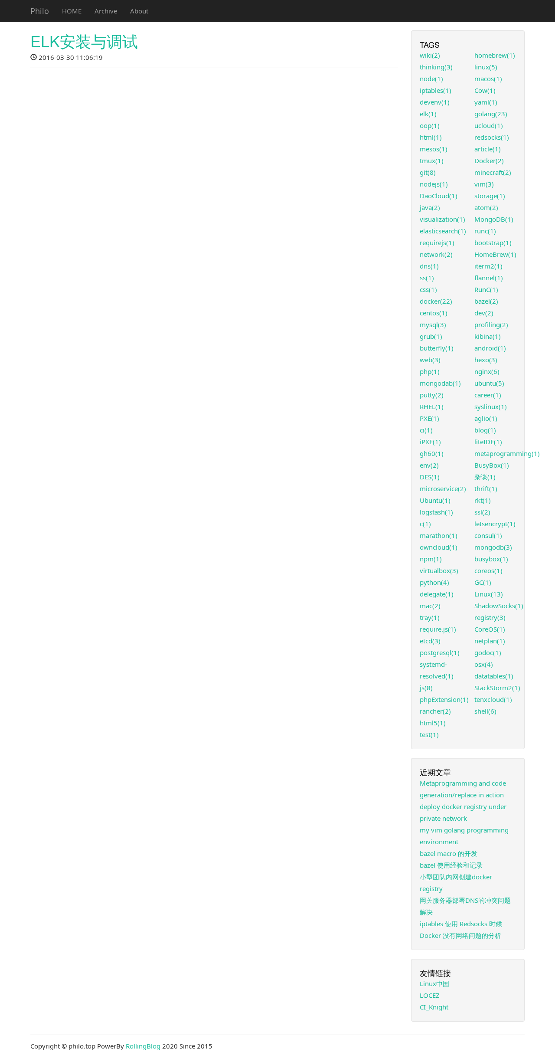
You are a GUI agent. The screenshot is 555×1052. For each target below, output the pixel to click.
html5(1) (433, 722)
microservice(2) (443, 488)
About (139, 11)
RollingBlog (143, 1046)
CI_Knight (434, 1007)
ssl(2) (482, 512)
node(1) (431, 78)
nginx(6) (487, 371)
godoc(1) (487, 652)
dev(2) (483, 312)
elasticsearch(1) (443, 230)
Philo (39, 11)
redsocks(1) (491, 137)
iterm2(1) (488, 266)
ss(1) (427, 277)
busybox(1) (491, 558)
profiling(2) (491, 324)
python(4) (434, 582)
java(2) (430, 207)
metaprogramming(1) (507, 453)
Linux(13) (488, 594)
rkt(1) (482, 500)
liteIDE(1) (488, 441)
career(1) (487, 394)
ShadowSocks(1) (498, 605)
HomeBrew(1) (495, 254)
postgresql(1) (440, 652)
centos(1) (433, 312)
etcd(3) (430, 640)
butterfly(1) (437, 348)
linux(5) (485, 66)
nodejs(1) (434, 184)
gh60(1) (432, 453)
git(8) (428, 172)
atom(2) (486, 207)
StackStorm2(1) (497, 687)
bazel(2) (486, 301)
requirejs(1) (437, 242)
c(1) (425, 523)
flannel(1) (488, 277)
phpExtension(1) (444, 699)
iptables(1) (435, 90)
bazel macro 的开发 (448, 853)
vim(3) (484, 184)
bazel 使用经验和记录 (451, 865)
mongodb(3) (493, 547)
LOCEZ (430, 995)
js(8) (426, 687)
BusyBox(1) (491, 465)
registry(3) (490, 617)
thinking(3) (436, 66)
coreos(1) (488, 570)
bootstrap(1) (493, 242)
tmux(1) (432, 160)
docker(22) (436, 301)
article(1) (487, 148)
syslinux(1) (490, 406)
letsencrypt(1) (495, 523)
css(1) (428, 289)
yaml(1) (485, 102)
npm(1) (431, 558)
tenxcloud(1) (493, 699)
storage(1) (489, 195)
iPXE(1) (430, 441)
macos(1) (488, 78)
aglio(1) (485, 418)
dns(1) (429, 266)
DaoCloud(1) (438, 195)
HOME (72, 11)
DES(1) (430, 476)
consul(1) (488, 535)
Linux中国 (434, 983)
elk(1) (428, 113)
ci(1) (426, 430)
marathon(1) (438, 535)
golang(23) (490, 113)
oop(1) (430, 125)
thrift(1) (485, 488)
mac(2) (430, 605)
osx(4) (483, 664)
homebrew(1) (494, 55)
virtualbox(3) (439, 570)
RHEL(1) (432, 406)
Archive (106, 11)
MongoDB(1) (493, 219)
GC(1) (482, 582)
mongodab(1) (440, 383)
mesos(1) (433, 148)
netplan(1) (489, 640)
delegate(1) (437, 594)
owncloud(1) (438, 547)
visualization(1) (442, 219)
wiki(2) (430, 55)
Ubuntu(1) (435, 500)
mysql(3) (433, 324)
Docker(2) (489, 160)
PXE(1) (429, 418)
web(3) (430, 359)
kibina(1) (487, 336)
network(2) (436, 254)
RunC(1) (486, 289)
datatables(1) (493, 676)
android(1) (490, 348)
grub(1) (431, 336)
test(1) (429, 734)
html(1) (431, 137)
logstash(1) (436, 512)
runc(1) (485, 230)
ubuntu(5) (489, 383)
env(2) (429, 465)
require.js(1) (438, 629)
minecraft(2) (492, 172)
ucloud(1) (488, 125)
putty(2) (432, 394)
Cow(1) (485, 90)
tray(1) (430, 617)
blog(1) (485, 430)
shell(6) (485, 711)
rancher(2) (435, 711)
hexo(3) (485, 359)
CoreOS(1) (489, 629)
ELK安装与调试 (84, 40)
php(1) (430, 371)
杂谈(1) (485, 476)
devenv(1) (435, 102)
